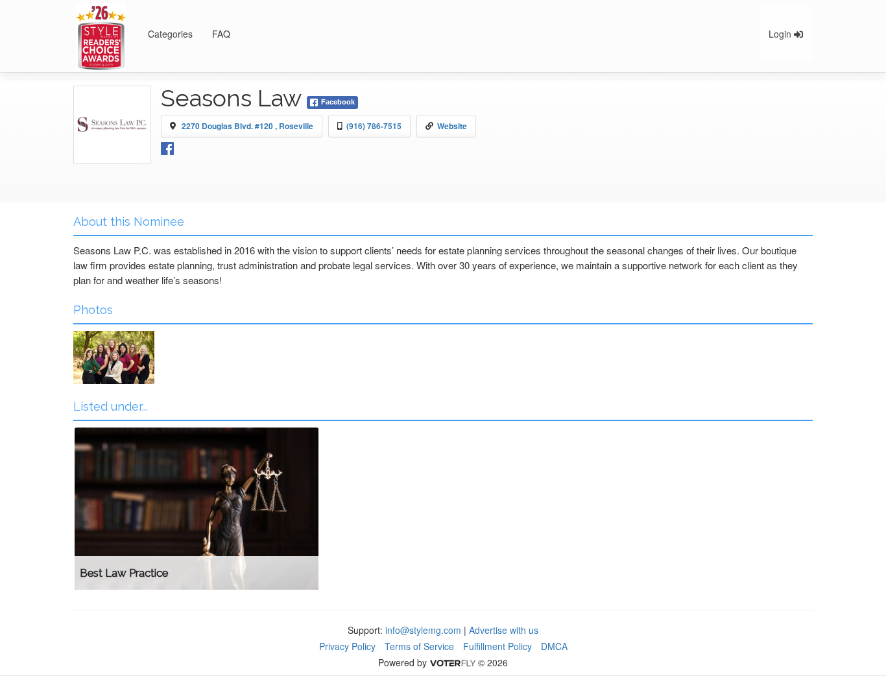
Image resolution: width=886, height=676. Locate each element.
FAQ (221, 33)
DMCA (554, 646)
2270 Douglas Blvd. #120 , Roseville (247, 126)
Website (452, 126)
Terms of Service (419, 646)
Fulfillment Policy (497, 646)
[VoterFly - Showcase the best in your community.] (452, 662)
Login (781, 33)
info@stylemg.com (423, 629)
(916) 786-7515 (373, 126)
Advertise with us (503, 629)
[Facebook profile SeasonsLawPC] (167, 147)
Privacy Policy (347, 646)
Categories (170, 33)
